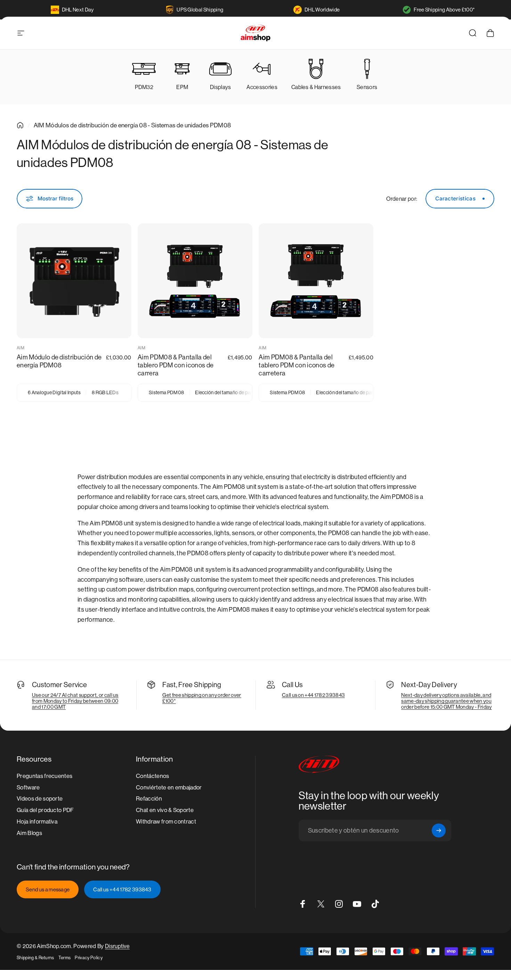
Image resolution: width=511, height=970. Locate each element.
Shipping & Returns (35, 957)
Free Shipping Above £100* (444, 10)
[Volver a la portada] (20, 125)
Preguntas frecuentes (44, 776)
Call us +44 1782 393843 (122, 889)
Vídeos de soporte (40, 799)
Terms (64, 957)
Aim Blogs (29, 833)
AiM (20, 347)
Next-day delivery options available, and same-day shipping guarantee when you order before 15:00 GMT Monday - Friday (446, 701)
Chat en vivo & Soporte (165, 810)
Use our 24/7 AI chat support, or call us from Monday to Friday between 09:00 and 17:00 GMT (75, 701)
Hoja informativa (37, 821)
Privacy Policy (88, 957)
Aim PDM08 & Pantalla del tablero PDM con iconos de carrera (175, 365)
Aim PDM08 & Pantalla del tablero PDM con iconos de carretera (296, 365)
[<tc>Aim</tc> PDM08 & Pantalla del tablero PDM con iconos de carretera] (316, 280)
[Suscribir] (439, 830)
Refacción (149, 799)
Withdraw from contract (166, 821)
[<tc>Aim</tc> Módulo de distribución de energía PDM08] (74, 280)
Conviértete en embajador (169, 787)
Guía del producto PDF (45, 810)
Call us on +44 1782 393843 (313, 695)
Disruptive (117, 946)
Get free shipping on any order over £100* (201, 698)
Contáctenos (152, 776)
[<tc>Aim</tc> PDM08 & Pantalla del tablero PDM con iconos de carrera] (195, 280)
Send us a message (48, 889)
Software (28, 787)
